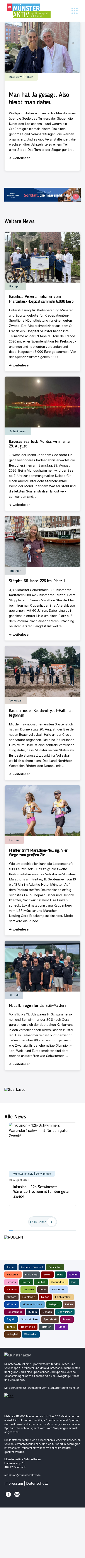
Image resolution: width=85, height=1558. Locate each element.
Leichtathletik (63, 1296)
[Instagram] (17, 1494)
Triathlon (46, 1326)
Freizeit (26, 1282)
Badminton (55, 1267)
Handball (12, 1289)
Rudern (32, 1311)
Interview (28, 1289)
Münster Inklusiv (32, 1304)
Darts (60, 1274)
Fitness (11, 1282)
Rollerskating (14, 1311)
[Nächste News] (51, 1221)
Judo (43, 1289)
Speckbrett (50, 1319)
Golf (73, 1282)
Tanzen (67, 1319)
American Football (32, 1267)
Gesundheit (58, 1282)
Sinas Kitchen (29, 1319)
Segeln (11, 1319)
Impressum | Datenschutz (26, 1483)
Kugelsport (28, 1296)
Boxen (47, 1274)
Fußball (41, 1282)
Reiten (69, 1304)
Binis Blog (31, 1274)
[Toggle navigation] (74, 10)
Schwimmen (65, 1311)
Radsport (53, 1304)
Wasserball (30, 1334)
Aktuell (11, 1267)
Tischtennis (28, 1326)
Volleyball (12, 1334)
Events (73, 1274)
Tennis (11, 1326)
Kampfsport (59, 1289)
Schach (47, 1311)
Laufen (45, 1296)
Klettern (11, 1296)
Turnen (61, 1326)
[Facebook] (8, 1494)
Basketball (13, 1274)
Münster (12, 1304)
